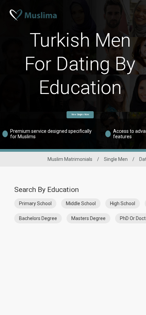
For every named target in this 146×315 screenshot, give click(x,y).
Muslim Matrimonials (70, 159)
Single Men (116, 159)
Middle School (81, 203)
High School (122, 203)
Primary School (35, 203)
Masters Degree (88, 218)
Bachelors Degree (38, 218)
